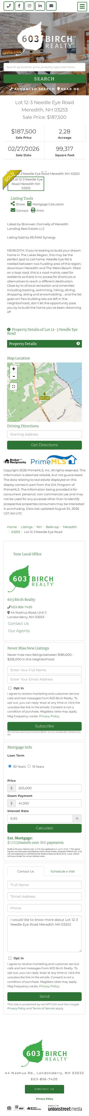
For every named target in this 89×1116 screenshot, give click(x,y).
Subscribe (44, 726)
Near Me (70, 89)
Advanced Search (34, 89)
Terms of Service (44, 1008)
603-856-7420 (21, 607)
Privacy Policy (49, 716)
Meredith (70, 527)
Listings (27, 527)
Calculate (44, 828)
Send (45, 996)
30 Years (19, 766)
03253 (15, 532)
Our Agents (19, 631)
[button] (44, 78)
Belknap (52, 527)
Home (12, 527)
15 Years (38, 766)
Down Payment (20, 796)
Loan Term (15, 755)
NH (39, 527)
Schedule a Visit (63, 871)
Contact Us (18, 623)
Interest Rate (18, 811)
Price (11, 780)
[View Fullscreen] (13, 386)
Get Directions (44, 445)
